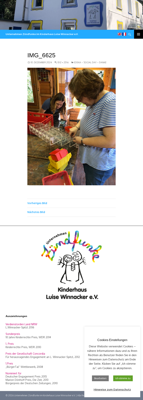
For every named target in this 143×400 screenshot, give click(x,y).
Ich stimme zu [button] (123, 378)
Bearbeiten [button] (100, 378)
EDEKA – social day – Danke (90, 62)
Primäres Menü (138, 34)
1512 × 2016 (63, 62)
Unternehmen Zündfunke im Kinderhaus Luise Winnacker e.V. (42, 34)
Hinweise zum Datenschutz (112, 389)
